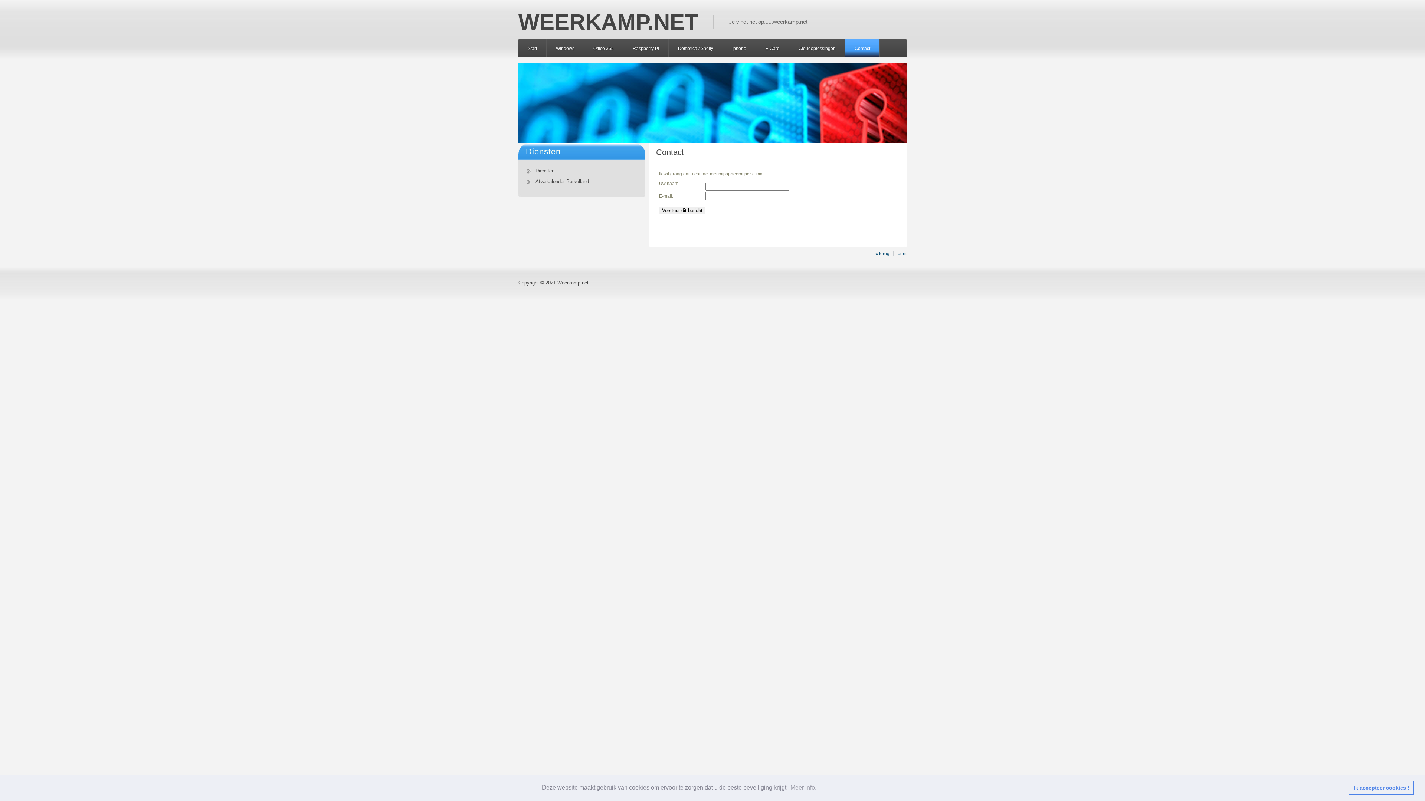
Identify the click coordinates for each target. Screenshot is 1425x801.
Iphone (739, 48)
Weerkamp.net (573, 283)
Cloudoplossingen (817, 48)
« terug (882, 253)
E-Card (772, 48)
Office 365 (603, 48)
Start (532, 48)
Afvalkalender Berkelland (562, 181)
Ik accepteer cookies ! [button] (1381, 788)
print (902, 253)
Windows (565, 48)
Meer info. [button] (803, 787)
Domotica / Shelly (695, 48)
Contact (862, 48)
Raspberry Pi (646, 48)
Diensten (544, 171)
